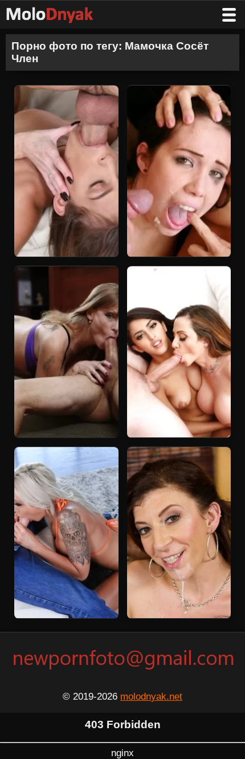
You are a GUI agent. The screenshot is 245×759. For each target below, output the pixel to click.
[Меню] (229, 15)
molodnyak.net (151, 696)
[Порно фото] (58, 14)
